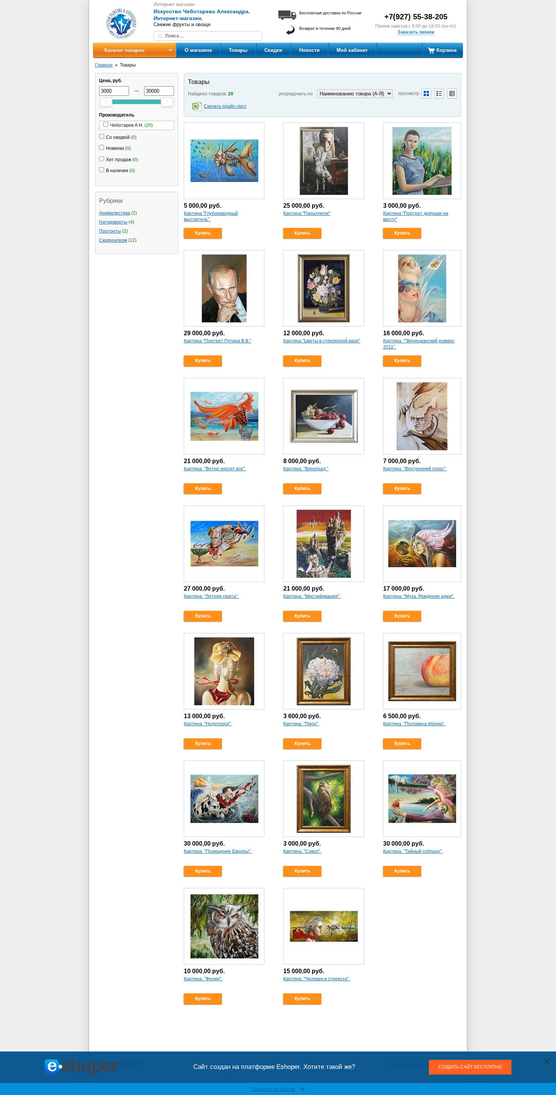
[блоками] (426, 93)
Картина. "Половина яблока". (414, 723)
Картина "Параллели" (306, 213)
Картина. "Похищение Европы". (218, 851)
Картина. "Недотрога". (207, 723)
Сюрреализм (113, 240)
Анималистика (114, 213)
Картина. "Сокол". (302, 851)
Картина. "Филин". (203, 978)
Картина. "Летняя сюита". (211, 596)
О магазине (198, 50)
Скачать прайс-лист (225, 106)
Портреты (110, 231)
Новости (309, 50)
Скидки (273, 50)
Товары (238, 50)
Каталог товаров (124, 50)
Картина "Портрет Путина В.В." (217, 341)
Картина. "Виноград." (305, 468)
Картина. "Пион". (301, 723)
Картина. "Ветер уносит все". (215, 468)
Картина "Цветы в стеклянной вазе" (321, 341)
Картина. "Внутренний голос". (415, 468)
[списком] (439, 93)
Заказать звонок (416, 32)
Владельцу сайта (274, 1089)
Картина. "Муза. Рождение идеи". (418, 596)
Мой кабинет (352, 50)
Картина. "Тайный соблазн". (413, 851)
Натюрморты (113, 222)
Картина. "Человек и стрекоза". (316, 978)
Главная (104, 65)
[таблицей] (452, 93)
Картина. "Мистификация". (311, 596)
